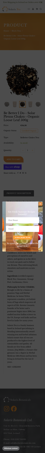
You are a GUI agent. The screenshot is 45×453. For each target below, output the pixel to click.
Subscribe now (22, 237)
